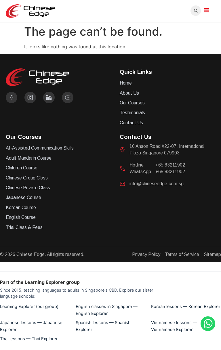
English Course (21, 217)
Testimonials (132, 112)
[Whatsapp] (208, 329)
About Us (129, 93)
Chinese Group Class (27, 177)
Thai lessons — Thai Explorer (29, 338)
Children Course (21, 167)
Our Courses (132, 102)
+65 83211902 (170, 164)
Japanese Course (23, 197)
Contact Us (131, 122)
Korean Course (21, 207)
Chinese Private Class (28, 187)
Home (126, 83)
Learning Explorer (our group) (29, 306)
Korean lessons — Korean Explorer (185, 306)
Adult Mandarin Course (29, 158)
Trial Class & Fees (24, 227)
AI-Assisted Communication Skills (40, 148)
